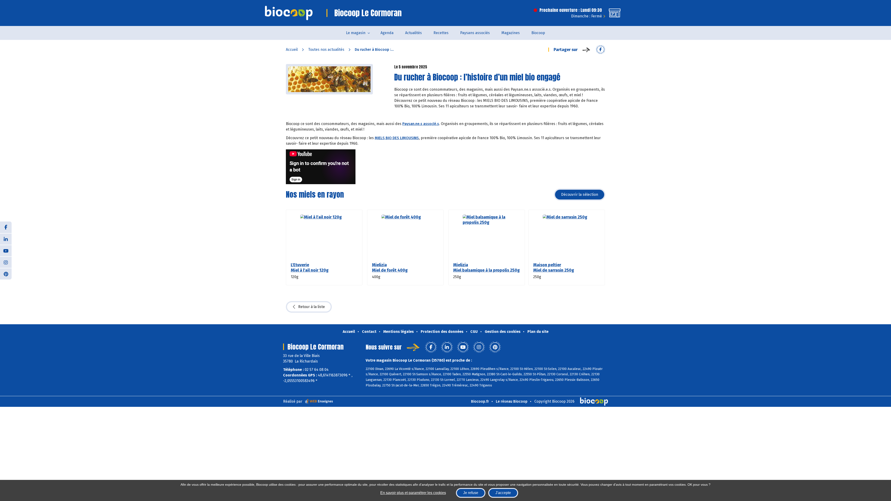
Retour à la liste (311, 307)
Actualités (413, 33)
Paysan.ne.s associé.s (420, 124)
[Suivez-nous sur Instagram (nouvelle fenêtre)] (6, 262)
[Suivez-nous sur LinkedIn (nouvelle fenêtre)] (6, 239)
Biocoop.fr (480, 401)
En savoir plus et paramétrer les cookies (413, 493)
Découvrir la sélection (579, 194)
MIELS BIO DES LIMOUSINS (397, 138)
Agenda (387, 33)
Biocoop (538, 33)
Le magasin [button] (355, 33)
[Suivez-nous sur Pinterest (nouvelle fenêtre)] (6, 273)
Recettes (441, 33)
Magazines (510, 33)
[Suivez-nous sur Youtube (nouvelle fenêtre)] (6, 250)
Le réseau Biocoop (511, 401)
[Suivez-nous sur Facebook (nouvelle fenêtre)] (6, 227)
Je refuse (470, 493)
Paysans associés (475, 33)
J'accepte (503, 493)
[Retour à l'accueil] (289, 13)
